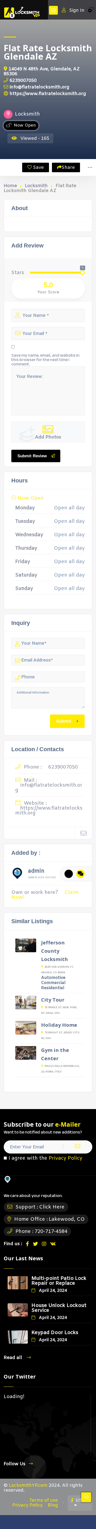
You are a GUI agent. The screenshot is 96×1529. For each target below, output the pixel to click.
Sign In (76, 10)
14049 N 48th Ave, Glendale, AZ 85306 (42, 71)
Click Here (51, 1207)
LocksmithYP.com (28, 1485)
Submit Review (32, 456)
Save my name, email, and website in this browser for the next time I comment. (45, 359)
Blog (53, 1505)
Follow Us (14, 1463)
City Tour (52, 999)
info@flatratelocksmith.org (39, 87)
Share (68, 168)
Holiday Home (59, 1025)
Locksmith (36, 186)
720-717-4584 (50, 1231)
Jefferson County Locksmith (54, 950)
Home (10, 186)
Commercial (53, 983)
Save (38, 168)
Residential (52, 988)
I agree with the (45, 1158)
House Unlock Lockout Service (59, 1308)
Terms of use (43, 1500)
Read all (13, 1357)
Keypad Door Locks (55, 1332)
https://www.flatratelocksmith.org (48, 93)
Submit (63, 721)
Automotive (53, 978)
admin (36, 872)
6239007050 (23, 80)
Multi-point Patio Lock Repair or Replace (59, 1281)
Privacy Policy (65, 1158)
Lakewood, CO (67, 1219)
